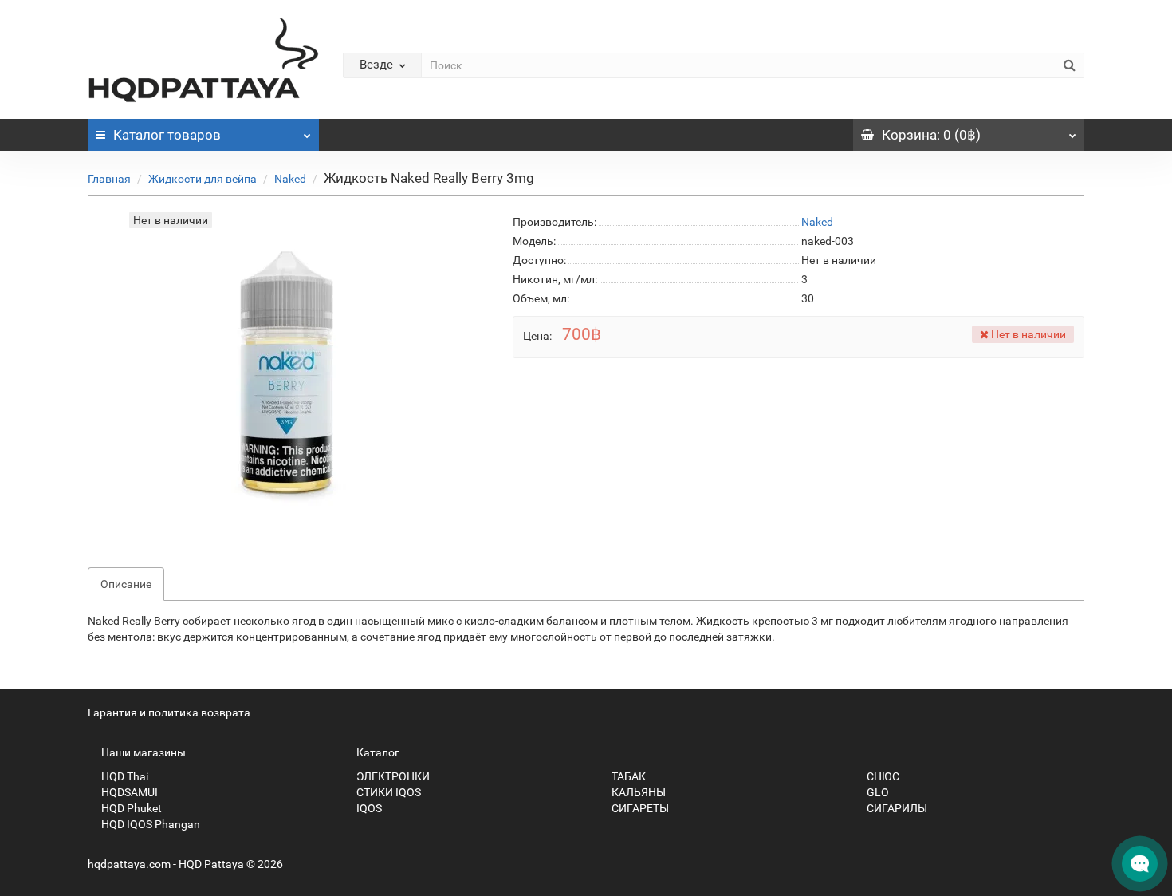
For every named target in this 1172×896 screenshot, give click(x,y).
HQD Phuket (130, 808)
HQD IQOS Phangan (149, 824)
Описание (125, 584)
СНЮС (881, 776)
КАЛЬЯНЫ (637, 792)
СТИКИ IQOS (387, 792)
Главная (109, 178)
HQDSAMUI (128, 792)
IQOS (368, 808)
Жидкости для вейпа (202, 178)
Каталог (167, 135)
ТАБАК (627, 776)
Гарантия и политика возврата (169, 712)
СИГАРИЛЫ (895, 808)
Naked (290, 178)
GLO (876, 792)
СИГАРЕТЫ (639, 808)
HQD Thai (123, 776)
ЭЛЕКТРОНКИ (392, 776)
